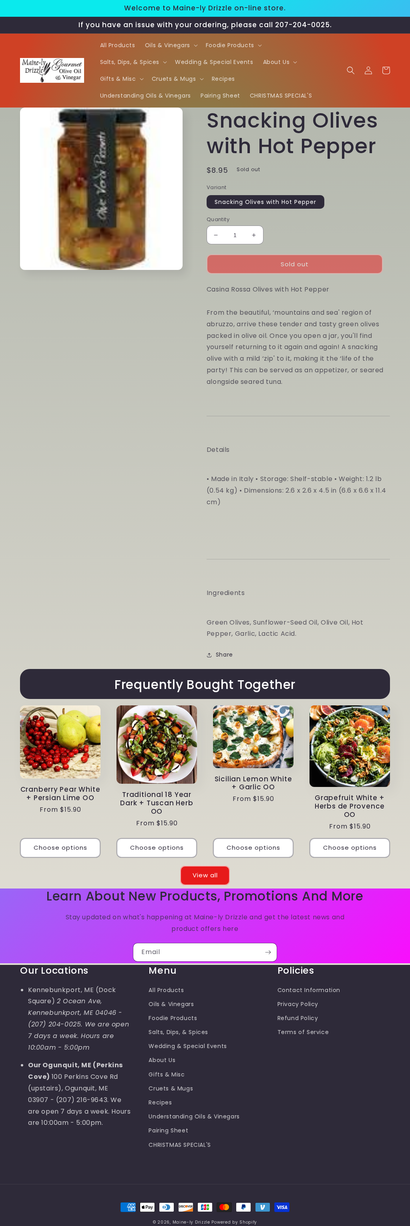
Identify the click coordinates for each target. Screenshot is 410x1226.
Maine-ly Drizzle (191, 1222)
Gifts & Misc (167, 1074)
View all (205, 875)
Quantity (218, 219)
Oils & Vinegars (171, 1004)
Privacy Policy (297, 1004)
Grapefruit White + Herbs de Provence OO (350, 806)
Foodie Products (173, 1018)
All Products (166, 990)
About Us (162, 1060)
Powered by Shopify (234, 1222)
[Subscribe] (268, 952)
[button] (170, 45)
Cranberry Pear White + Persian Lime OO (60, 793)
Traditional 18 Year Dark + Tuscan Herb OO (156, 803)
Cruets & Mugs (171, 1088)
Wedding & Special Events (188, 1046)
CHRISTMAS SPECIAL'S (180, 1145)
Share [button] (224, 655)
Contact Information (308, 990)
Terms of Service (303, 1032)
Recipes (160, 1102)
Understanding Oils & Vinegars (194, 1116)
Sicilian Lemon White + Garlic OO (253, 783)
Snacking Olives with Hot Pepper (265, 202)
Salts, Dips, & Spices (178, 1032)
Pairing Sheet (168, 1130)
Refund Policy (297, 1018)
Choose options (60, 847)
